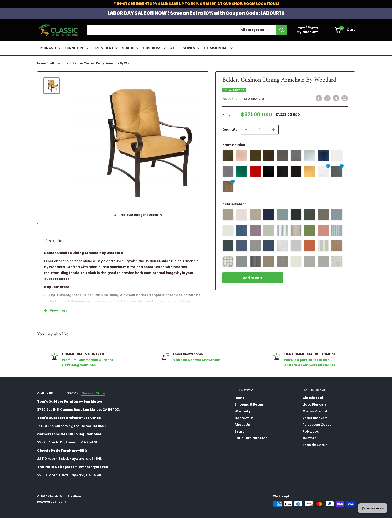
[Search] (281, 30)
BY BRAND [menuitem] (47, 48)
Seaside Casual (315, 445)
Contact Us (244, 418)
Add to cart (252, 278)
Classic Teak (313, 398)
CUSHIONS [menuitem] (152, 48)
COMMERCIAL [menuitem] (216, 48)
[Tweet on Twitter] (336, 98)
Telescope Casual (318, 424)
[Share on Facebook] (319, 98)
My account (307, 32)
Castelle (310, 438)
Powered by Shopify (51, 501)
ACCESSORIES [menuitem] (182, 48)
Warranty (242, 411)
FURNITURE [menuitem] (74, 48)
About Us (242, 424)
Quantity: (230, 129)
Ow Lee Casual (315, 411)
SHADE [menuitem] (128, 48)
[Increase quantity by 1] (273, 129)
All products (59, 63)
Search (240, 431)
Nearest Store (93, 393)
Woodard (230, 98)
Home (41, 63)
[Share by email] (344, 98)
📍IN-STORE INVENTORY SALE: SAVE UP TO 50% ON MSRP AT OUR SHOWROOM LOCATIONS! (196, 3)
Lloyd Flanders (315, 404)
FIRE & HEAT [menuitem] (103, 48)
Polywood (311, 431)
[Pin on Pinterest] (327, 98)
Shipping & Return (249, 404)
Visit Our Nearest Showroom (196, 360)
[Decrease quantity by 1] (246, 129)
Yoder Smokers (315, 418)
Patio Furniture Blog (251, 438)
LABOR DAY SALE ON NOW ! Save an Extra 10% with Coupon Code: (196, 13)
